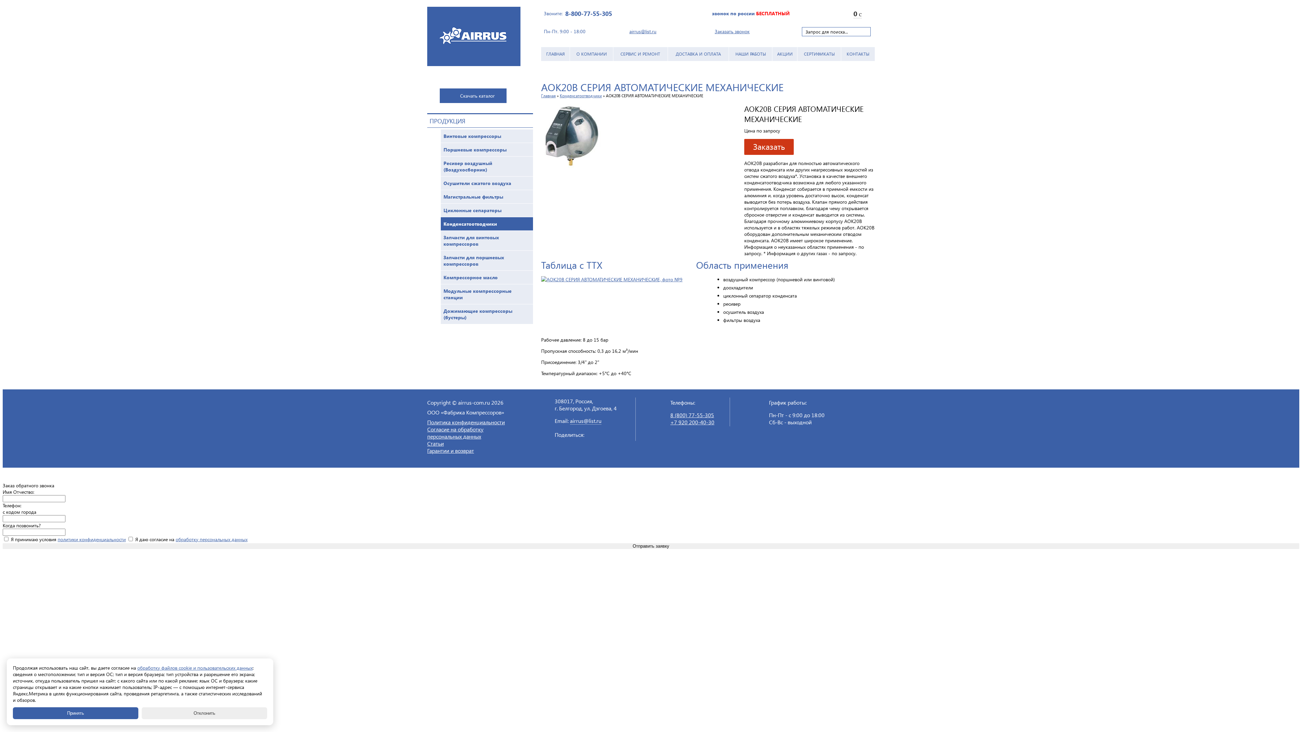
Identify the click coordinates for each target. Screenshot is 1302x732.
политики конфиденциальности (92, 539)
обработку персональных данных (212, 539)
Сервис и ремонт (640, 54)
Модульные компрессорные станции (477, 294)
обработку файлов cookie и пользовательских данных (195, 668)
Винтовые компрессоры (472, 136)
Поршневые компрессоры (475, 149)
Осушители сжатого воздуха (477, 183)
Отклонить (204, 713)
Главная (555, 54)
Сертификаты (819, 54)
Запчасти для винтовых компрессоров (471, 240)
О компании (591, 54)
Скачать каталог (477, 96)
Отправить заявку (651, 546)
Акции (785, 54)
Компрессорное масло (470, 277)
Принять (75, 713)
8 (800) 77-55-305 (692, 415)
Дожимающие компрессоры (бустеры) (477, 314)
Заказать (769, 146)
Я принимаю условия (67, 539)
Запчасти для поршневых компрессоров (473, 260)
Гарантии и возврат (450, 450)
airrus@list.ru (642, 31)
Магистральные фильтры (473, 197)
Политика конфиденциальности (466, 422)
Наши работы (750, 54)
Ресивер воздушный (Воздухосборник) (467, 166)
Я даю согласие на (191, 539)
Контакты (858, 54)
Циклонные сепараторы (472, 210)
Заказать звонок (732, 31)
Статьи (435, 443)
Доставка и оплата (698, 54)
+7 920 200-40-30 (692, 422)
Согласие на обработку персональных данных (455, 433)
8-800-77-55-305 (588, 13)
